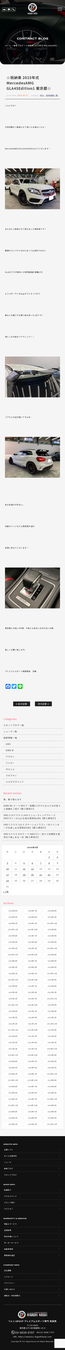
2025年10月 (32, 929)
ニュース (7, 1162)
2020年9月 (52, 1055)
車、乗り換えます (12, 799)
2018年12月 (52, 1099)
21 (40, 874)
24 (7, 880)
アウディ (10, 756)
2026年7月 (32, 911)
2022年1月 (32, 1024)
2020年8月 (12, 1061)
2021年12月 (52, 1024)
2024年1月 (32, 973)
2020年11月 (13, 1055)
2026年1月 (32, 923)
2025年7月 (32, 936)
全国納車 (7, 1230)
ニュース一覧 (10, 731)
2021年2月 (12, 1049)
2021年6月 (52, 1036)
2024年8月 (12, 961)
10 (7, 868)
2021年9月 (52, 1030)
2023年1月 (32, 998)
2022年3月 (52, 1017)
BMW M (10, 750)
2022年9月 (52, 1005)
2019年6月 (52, 1086)
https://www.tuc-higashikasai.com (35, 1336)
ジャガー (10, 762)
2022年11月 (13, 1005)
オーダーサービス (11, 1242)
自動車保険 (8, 1249)
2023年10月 (32, 980)
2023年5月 (12, 992)
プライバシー (9, 1283)
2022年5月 (12, 1017)
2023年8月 (12, 986)
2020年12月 (52, 1049)
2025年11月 (13, 929)
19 (24, 874)
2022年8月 (12, 1011)
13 (32, 868)
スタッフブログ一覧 (13, 725)
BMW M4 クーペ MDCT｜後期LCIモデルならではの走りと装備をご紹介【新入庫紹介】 (32, 807)
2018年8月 (12, 1111)
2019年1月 (32, 1099)
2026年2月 (12, 923)
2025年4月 (32, 942)
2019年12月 (52, 1074)
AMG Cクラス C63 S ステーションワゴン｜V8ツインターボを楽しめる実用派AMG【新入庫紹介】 (31, 826)
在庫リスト (4, 9)
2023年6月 (52, 986)
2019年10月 (32, 1080)
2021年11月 (13, 1030)
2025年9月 (52, 929)
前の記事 (22, 703)
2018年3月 (52, 1118)
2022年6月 (52, 1011)
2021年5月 (12, 1042)
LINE (9, 9)
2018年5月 (12, 1118)
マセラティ (11, 775)
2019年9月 (52, 1080)
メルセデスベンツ (15, 781)
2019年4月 (32, 1093)
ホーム (8, 45)
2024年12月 (52, 948)
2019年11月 (13, 1080)
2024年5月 (12, 967)
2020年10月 (32, 1055)
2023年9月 (52, 980)
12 (24, 868)
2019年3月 (52, 1093)
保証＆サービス (10, 1224)
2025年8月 (12, 936)
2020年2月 (12, 1074)
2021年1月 (32, 1049)
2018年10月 (32, 1105)
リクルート (8, 1276)
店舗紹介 (7, 1190)
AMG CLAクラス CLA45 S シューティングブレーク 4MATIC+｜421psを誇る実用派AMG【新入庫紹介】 (30, 817)
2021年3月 (52, 1042)
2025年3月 (52, 942)
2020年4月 (32, 1067)
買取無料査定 (9, 1255)
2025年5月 (12, 942)
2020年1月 (32, 1074)
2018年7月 (32, 1111)
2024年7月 (32, 961)
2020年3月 (52, 1067)
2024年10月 (32, 954)
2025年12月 (52, 923)
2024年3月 (52, 967)
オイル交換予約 (10, 1156)
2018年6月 (52, 1111)
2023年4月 (32, 992)
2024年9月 (52, 954)
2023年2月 (12, 998)
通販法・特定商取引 (12, 1295)
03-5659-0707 (14, 9)
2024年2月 (12, 973)
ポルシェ (10, 769)
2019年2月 (12, 1099)
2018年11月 (13, 1105)
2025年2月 (12, 948)
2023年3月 (52, 992)
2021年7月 (32, 1036)
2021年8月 (12, 1036)
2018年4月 (32, 1118)
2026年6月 (52, 911)
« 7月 (6, 891)
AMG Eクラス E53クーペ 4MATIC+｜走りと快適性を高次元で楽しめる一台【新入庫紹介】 (31, 835)
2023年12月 (52, 973)
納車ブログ (18, 45)
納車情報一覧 (52, 95)
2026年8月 (12, 911)
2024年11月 (13, 954)
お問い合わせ (9, 1289)
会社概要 (7, 1270)
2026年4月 (32, 917)
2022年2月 (12, 1024)
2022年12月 (52, 998)
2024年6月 (52, 961)
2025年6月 (52, 936)
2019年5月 (12, 1093)
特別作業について (11, 1236)
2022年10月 (32, 1005)
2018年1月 (32, 1124)
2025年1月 (32, 948)
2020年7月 (32, 1061)
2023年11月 (13, 980)
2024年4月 (32, 967)
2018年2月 (12, 1124)
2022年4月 (32, 1017)
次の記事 (42, 703)
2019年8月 (12, 1086)
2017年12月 (52, 1124)
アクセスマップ (10, 1196)
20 (32, 874)
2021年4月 (32, 1042)
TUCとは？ (8, 1209)
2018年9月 (52, 1105)
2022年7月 (32, 1011)
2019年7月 (32, 1086)
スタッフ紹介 (9, 1202)
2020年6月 (52, 1061)
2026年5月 (12, 917)
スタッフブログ (10, 1175)
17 (7, 874)
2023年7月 (32, 986)
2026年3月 (52, 917)
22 (49, 874)
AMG (42, 95)
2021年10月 (32, 1030)
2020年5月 (12, 1067)
